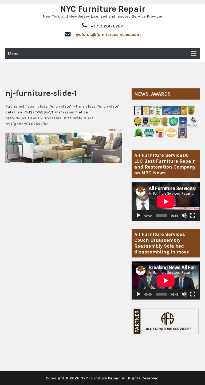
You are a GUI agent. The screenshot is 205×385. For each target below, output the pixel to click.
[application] (166, 201)
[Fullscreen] (192, 215)
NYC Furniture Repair (102, 9)
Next (115, 129)
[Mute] (184, 215)
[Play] (138, 215)
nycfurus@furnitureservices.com (107, 34)
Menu (13, 53)
